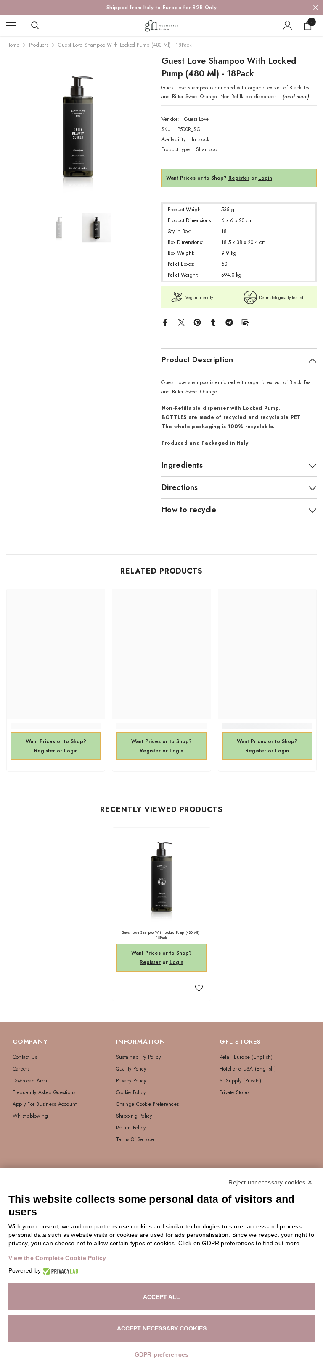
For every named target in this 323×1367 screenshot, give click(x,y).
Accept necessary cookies (162, 1328)
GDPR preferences (162, 1354)
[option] (161, 7)
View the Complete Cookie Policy (57, 1257)
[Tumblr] (213, 322)
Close (315, 8)
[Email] (245, 322)
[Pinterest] (197, 322)
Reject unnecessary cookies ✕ (270, 1182)
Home (12, 45)
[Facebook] (165, 322)
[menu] (11, 26)
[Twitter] (181, 322)
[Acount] (287, 25)
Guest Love (196, 119)
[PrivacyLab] (59, 1270)
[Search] (35, 26)
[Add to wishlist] (199, 987)
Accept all (161, 1297)
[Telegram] (229, 322)
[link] (56, 726)
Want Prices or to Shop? (207, 178)
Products (38, 45)
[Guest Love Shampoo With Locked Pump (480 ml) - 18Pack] (161, 877)
